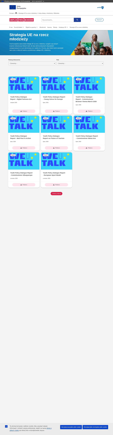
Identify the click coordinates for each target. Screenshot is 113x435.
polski (100, 7)
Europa (11, 13)
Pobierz (25, 111)
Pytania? (99, 19)
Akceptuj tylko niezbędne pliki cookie (95, 427)
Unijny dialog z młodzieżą (45, 13)
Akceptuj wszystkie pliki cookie (71, 427)
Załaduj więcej (56, 193)
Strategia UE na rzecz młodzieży (28, 13)
